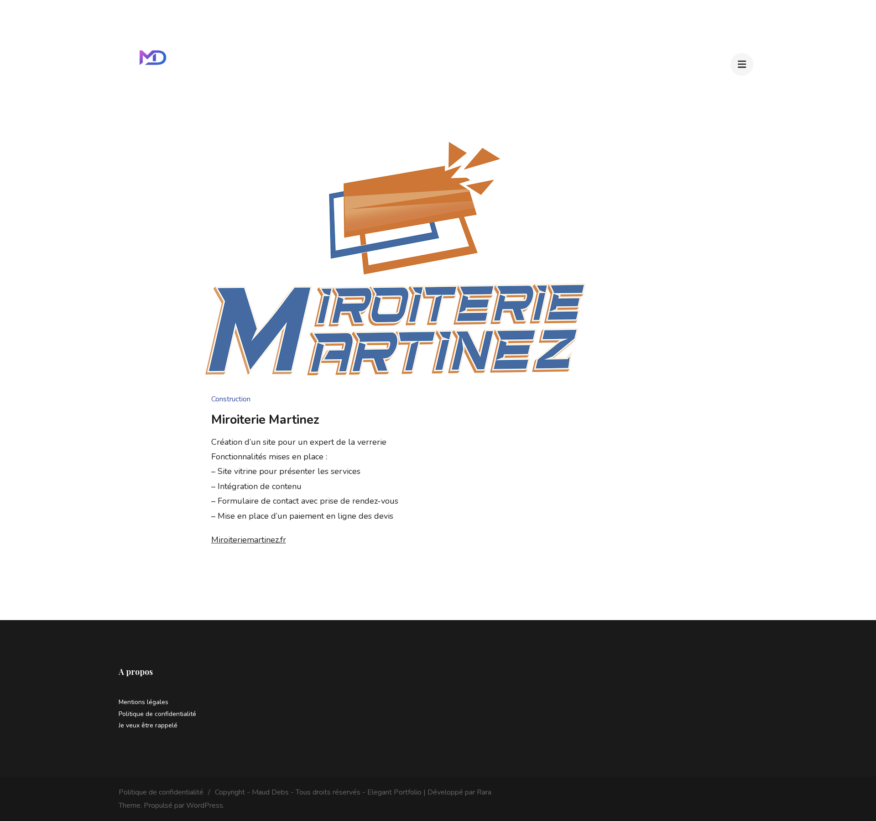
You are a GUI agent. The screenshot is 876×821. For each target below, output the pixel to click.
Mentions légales (143, 702)
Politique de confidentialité (157, 714)
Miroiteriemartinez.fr (248, 539)
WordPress (204, 805)
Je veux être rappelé (148, 725)
